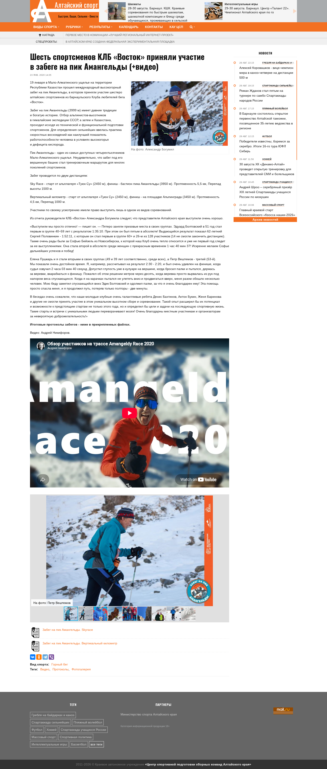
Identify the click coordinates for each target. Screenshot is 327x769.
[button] (224, 499)
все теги (96, 744)
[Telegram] (45, 657)
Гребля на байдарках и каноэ (53, 715)
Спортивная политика (76, 737)
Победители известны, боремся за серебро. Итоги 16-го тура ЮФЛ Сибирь (264, 146)
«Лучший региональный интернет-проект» (120, 35)
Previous (105, 11)
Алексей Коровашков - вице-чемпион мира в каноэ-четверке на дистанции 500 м (266, 72)
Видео (44, 669)
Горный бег (59, 664)
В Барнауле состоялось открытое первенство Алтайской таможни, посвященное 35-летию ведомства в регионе (266, 121)
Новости (265, 53)
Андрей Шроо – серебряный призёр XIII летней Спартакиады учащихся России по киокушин (265, 192)
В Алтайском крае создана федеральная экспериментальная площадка (120, 41)
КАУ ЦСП (176, 27)
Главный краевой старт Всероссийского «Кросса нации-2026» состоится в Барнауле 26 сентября (267, 215)
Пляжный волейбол (88, 722)
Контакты (154, 27)
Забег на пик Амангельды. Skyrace (67, 629)
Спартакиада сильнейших (50, 722)
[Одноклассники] (39, 657)
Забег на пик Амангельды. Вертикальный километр (79, 643)
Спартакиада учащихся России (83, 729)
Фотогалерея (81, 669)
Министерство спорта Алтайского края (149, 714)
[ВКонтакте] (32, 657)
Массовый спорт (44, 737)
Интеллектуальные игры (49, 744)
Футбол (37, 729)
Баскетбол (78, 744)
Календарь (128, 27)
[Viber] (51, 657)
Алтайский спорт (76, 5)
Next (295, 11)
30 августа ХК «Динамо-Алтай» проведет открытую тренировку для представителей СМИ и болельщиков (266, 169)
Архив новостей (265, 219)
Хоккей (51, 729)
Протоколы (60, 669)
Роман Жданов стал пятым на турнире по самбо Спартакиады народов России (262, 95)
